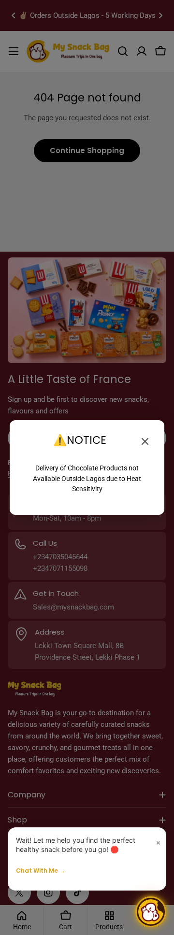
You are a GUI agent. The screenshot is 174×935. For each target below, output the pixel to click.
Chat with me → (40, 870)
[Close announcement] (145, 441)
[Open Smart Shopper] (150, 911)
